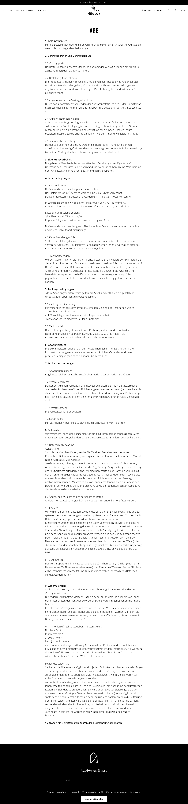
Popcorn (7, 10)
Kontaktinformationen (116, 792)
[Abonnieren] (119, 779)
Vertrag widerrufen (94, 799)
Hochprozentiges (25, 10)
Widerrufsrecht (89, 792)
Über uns (146, 10)
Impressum (135, 792)
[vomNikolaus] (94, 10)
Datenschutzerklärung (57, 792)
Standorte (43, 10)
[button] (168, 10)
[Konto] (175, 10)
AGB (101, 792)
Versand (75, 792)
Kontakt (158, 10)
